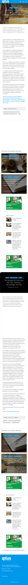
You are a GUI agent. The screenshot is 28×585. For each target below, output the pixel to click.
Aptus (17, 582)
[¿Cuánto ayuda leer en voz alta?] (14, 163)
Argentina (5, 420)
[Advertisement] (14, 35)
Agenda (11, 7)
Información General (13, 156)
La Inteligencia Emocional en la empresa (11, 111)
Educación (16, 7)
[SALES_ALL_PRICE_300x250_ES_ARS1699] (14, 203)
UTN (19, 113)
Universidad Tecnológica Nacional (10, 113)
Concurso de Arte (6, 422)
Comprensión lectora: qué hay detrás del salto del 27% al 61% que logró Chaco (13, 461)
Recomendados (16, 435)
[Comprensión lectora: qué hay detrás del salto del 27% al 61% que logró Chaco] (8, 233)
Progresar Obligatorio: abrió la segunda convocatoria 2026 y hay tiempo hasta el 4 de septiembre (13, 182)
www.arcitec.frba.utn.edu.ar (13, 411)
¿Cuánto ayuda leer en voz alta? (12, 159)
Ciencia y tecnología (13, 277)
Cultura (20, 277)
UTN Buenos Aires (15, 422)
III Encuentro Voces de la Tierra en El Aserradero (14, 550)
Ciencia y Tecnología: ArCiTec (14, 420)
